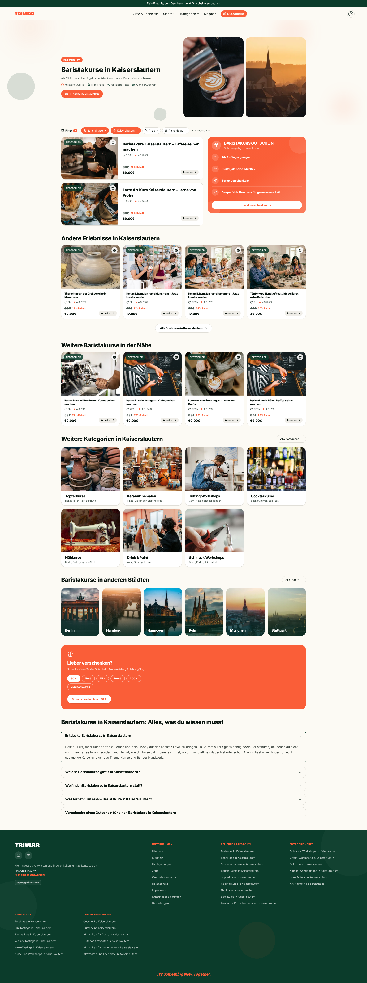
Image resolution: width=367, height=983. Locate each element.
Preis (152, 130)
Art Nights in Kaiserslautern (307, 883)
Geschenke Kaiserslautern (99, 921)
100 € (117, 678)
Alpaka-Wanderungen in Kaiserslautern (314, 870)
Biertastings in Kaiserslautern (33, 934)
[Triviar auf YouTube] (28, 855)
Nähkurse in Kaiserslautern (237, 890)
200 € (134, 678)
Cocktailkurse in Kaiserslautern (240, 883)
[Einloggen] (351, 14)
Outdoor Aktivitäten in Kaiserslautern (106, 941)
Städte (167, 14)
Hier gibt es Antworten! (30, 874)
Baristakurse (95, 130)
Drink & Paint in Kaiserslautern (308, 877)
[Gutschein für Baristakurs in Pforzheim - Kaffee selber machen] (114, 357)
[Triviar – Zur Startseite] (24, 14)
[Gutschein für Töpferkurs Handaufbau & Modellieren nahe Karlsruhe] (300, 250)
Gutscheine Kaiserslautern (99, 928)
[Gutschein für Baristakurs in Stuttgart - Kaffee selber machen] (176, 357)
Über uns (157, 851)
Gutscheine (236, 14)
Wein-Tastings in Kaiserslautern (34, 947)
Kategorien (188, 14)
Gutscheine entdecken (84, 93)
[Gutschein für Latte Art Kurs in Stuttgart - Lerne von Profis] (238, 357)
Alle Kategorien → (291, 438)
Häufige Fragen (161, 864)
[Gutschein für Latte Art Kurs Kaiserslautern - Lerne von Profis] (113, 188)
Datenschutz (160, 883)
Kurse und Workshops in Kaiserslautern (39, 954)
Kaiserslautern (126, 130)
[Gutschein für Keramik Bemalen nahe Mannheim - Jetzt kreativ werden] (176, 250)
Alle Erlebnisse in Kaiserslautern (181, 328)
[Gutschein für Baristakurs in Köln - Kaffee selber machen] (300, 357)
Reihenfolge (176, 130)
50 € (88, 678)
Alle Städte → (294, 579)
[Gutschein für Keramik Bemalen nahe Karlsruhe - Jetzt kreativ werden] (238, 250)
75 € (103, 678)
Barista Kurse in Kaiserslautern (240, 870)
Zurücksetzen (202, 130)
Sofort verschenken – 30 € (89, 699)
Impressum (159, 890)
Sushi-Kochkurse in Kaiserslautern (242, 864)
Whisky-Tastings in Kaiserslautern (35, 941)
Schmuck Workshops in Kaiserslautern (313, 851)
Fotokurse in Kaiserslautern (31, 921)
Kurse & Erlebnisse (145, 14)
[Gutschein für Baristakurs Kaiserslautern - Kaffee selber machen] (113, 142)
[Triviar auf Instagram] (18, 855)
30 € (74, 678)
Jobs (155, 870)
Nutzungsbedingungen (166, 896)
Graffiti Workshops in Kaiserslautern (312, 857)
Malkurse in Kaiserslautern (237, 851)
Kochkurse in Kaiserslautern (238, 857)
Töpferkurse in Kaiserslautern (239, 877)
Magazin (210, 14)
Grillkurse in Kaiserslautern (306, 864)
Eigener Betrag (80, 686)
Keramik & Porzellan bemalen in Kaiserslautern (249, 903)
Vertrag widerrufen (28, 882)
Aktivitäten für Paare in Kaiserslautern (106, 934)
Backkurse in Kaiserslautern (238, 896)
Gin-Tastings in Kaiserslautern (33, 928)
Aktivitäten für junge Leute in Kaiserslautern (110, 947)
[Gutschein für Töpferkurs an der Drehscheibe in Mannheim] (114, 250)
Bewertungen (160, 903)
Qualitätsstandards (164, 877)
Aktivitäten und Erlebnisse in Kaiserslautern (110, 954)
